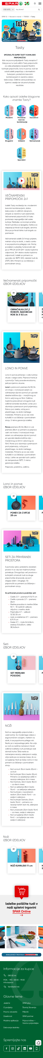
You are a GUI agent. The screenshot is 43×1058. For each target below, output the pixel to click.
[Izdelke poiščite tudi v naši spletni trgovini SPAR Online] (21, 915)
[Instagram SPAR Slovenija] (13, 1048)
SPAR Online (21, 911)
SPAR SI (4, 17)
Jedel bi (6, 1003)
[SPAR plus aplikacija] (37, 1048)
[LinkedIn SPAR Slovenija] (25, 1048)
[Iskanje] (39, 9)
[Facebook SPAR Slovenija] (6, 1048)
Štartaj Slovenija (29, 1007)
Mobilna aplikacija (10, 1020)
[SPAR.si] (16, 3)
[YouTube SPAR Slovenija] (31, 1048)
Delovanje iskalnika (11, 1027)
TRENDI (26, 17)
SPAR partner (27, 1016)
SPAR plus (26, 1003)
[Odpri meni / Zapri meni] (40, 3)
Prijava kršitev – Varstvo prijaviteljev (30, 1021)
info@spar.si (8, 982)
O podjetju (7, 1007)
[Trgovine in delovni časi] (34, 3)
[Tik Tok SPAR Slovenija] (18, 1048)
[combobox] (8, 9)
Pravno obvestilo (10, 1012)
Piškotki (25, 1012)
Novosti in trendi (15, 17)
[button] (21, 180)
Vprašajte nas (13, 987)
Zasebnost (7, 1016)
